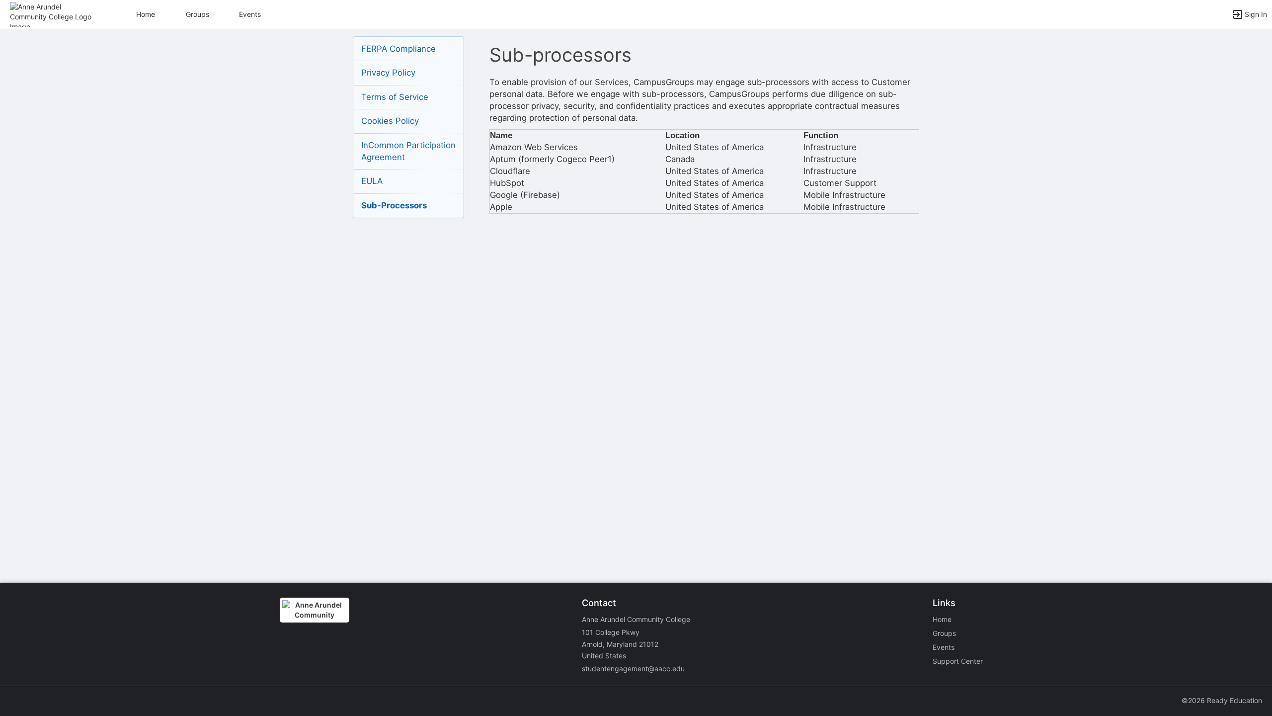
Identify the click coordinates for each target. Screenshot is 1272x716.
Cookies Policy (390, 121)
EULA (372, 181)
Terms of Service (394, 97)
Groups (197, 14)
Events (250, 14)
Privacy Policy (388, 73)
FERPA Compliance (398, 49)
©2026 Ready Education (1222, 700)
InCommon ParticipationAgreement (408, 151)
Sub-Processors (394, 205)
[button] (51, 13)
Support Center (958, 661)
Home (942, 619)
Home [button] (145, 14)
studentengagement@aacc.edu (633, 668)
